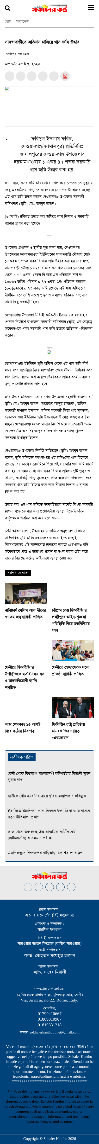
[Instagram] (39, 887)
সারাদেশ (22, 21)
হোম (8, 21)
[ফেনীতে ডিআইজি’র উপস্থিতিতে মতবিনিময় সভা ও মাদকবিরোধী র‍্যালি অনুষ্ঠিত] (26, 650)
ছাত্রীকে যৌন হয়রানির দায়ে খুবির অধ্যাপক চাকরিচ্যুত (47, 796)
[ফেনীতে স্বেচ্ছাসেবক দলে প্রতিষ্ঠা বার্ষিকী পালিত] (73, 650)
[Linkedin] (49, 887)
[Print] (43, 76)
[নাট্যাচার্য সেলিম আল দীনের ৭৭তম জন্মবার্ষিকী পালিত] (26, 593)
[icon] (65, 77)
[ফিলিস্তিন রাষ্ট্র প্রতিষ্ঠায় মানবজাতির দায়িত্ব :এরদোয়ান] (73, 707)
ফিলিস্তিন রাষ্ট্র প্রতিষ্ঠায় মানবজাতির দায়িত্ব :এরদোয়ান (68, 731)
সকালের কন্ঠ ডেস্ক (17, 53)
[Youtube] (71, 887)
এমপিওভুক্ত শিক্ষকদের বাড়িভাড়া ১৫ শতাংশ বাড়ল (45, 853)
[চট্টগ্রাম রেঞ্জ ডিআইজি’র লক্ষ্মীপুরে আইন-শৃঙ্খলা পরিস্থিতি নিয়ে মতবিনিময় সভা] (73, 593)
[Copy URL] (54, 76)
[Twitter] (20, 76)
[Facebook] (9, 76)
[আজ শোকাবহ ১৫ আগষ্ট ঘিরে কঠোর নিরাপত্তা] (26, 707)
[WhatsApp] (32, 76)
